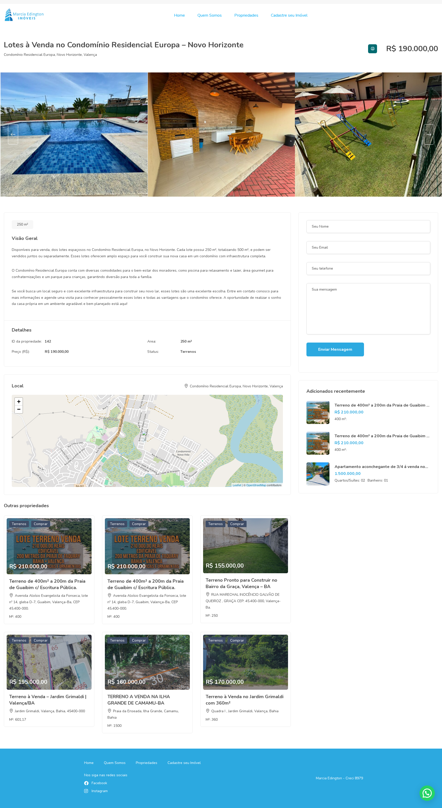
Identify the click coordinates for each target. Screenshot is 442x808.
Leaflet (237, 485)
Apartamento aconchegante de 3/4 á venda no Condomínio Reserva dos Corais (380, 469)
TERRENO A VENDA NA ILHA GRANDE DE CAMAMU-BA (138, 700)
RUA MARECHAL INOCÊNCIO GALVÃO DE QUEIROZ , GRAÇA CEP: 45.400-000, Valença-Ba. (243, 601)
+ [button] (18, 401)
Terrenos (188, 351)
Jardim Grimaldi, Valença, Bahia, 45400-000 (50, 711)
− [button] (18, 409)
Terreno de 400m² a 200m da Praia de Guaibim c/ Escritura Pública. (47, 584)
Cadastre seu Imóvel (289, 15)
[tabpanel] (74, 134)
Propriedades (246, 15)
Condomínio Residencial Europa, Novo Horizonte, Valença (50, 54)
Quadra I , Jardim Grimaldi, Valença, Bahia (245, 711)
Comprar (41, 524)
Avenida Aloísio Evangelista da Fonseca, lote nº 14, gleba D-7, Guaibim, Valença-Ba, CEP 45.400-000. (48, 602)
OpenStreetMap (256, 485)
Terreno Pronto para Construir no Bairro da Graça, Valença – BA (241, 583)
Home (179, 15)
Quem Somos (209, 15)
